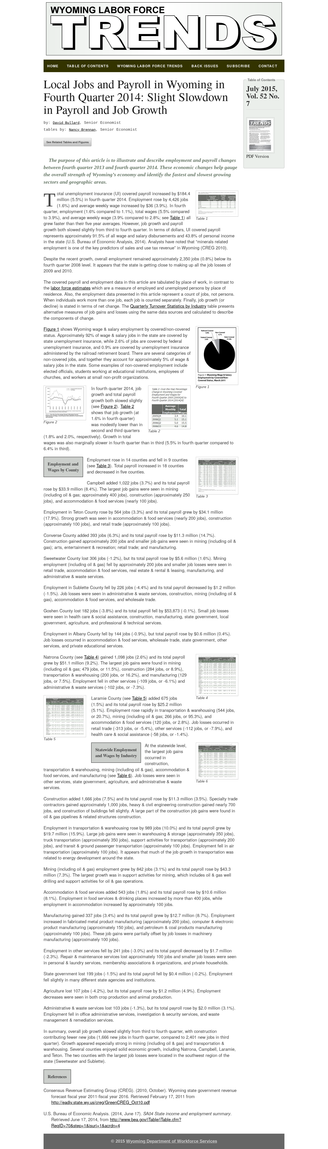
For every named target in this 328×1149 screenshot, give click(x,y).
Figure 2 (108, 406)
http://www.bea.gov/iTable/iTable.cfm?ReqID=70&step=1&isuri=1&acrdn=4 (116, 1122)
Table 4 (91, 657)
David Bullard (66, 123)
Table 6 (124, 775)
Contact (268, 65)
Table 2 (127, 406)
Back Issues (205, 65)
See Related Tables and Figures (67, 142)
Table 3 (103, 465)
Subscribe (238, 65)
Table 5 (139, 698)
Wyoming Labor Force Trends (150, 65)
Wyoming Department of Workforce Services (171, 1141)
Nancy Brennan (82, 130)
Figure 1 (51, 329)
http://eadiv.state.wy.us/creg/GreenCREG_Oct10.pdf (100, 1102)
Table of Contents (87, 65)
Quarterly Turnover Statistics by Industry (168, 306)
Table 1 (176, 217)
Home (52, 65)
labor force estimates (70, 288)
